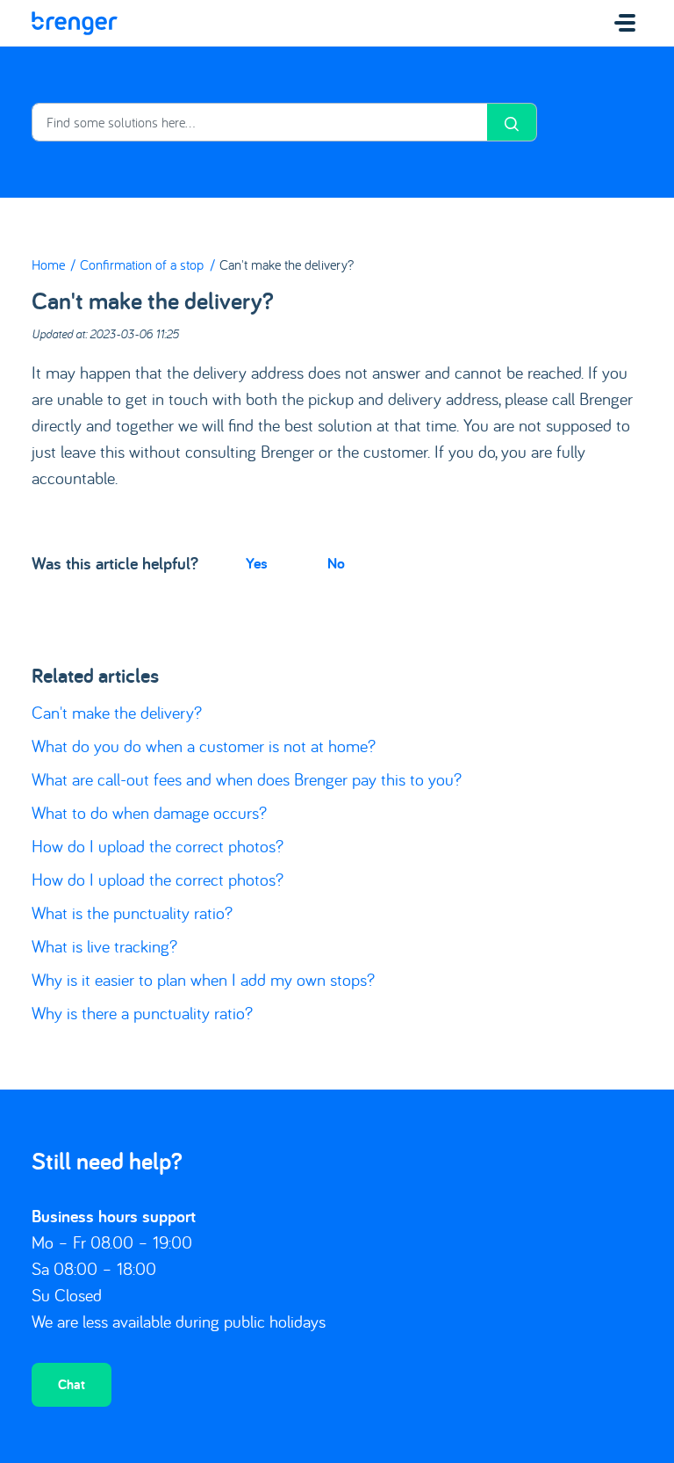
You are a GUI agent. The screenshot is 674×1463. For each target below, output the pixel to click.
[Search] (512, 122)
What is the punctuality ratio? (132, 912)
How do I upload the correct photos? (157, 846)
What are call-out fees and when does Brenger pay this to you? (247, 779)
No (336, 563)
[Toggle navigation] (624, 23)
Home (48, 264)
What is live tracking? (104, 946)
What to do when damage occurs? (149, 812)
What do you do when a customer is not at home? (204, 746)
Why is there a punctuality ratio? (142, 1013)
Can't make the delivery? (117, 712)
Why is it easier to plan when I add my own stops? (203, 979)
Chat (71, 1384)
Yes (257, 563)
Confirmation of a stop (142, 264)
